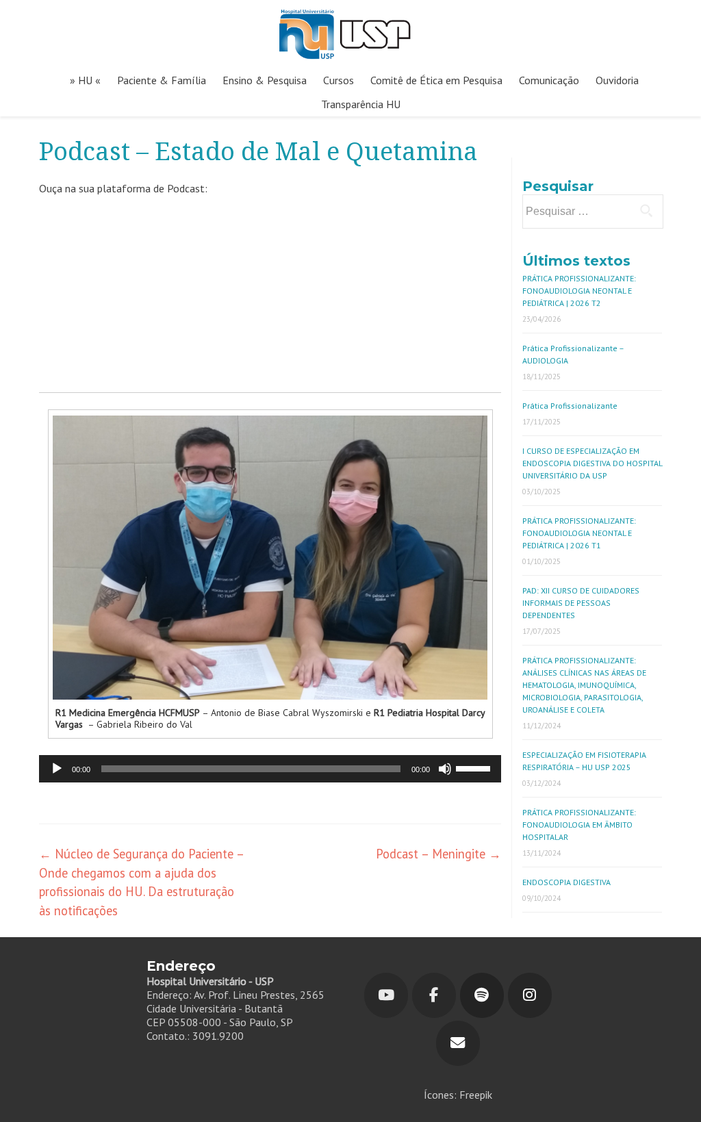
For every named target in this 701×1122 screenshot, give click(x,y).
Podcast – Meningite (438, 853)
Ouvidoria (617, 80)
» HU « (85, 80)
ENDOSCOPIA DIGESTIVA (566, 882)
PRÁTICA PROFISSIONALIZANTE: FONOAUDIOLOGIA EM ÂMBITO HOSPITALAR (579, 824)
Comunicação (549, 80)
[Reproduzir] (57, 769)
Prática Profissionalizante (569, 405)
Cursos (338, 80)
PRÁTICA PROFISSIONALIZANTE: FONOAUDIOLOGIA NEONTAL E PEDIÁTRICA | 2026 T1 (579, 532)
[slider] (475, 767)
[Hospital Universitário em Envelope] (458, 1043)
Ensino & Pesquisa (264, 80)
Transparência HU (360, 104)
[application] (270, 768)
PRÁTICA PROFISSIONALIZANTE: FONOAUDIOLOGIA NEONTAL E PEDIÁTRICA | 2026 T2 (579, 290)
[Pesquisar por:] (592, 211)
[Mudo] (445, 769)
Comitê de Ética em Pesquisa (436, 80)
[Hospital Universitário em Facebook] (434, 995)
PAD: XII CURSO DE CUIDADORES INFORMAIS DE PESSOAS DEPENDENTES (580, 602)
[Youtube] (386, 995)
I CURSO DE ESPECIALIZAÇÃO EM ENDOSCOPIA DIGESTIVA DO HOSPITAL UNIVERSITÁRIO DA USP (592, 463)
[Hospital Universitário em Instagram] (530, 995)
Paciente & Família (161, 80)
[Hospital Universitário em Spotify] (482, 995)
